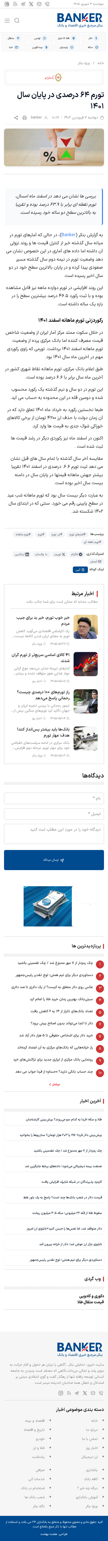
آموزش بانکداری (87, 1497)
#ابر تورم (57, 534)
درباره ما (92, 1430)
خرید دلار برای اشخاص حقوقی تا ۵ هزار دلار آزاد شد (56, 1035)
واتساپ (39, 554)
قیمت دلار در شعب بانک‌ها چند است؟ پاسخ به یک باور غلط (62, 1197)
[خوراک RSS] (15, 4)
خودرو (40, 1439)
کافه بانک (91, 1479)
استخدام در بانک (33, 1488)
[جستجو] (16, 20)
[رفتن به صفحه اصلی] (80, 20)
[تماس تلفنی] (47, 4)
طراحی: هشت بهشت (54, 1534)
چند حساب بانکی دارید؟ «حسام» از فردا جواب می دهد (54, 1071)
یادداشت (38, 1457)
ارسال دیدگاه (51, 860)
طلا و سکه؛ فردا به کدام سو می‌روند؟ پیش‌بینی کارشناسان (64, 1119)
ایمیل (93, 561)
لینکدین (20, 554)
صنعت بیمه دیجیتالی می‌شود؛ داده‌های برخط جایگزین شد (63, 1166)
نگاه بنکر (39, 1506)
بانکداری (92, 1470)
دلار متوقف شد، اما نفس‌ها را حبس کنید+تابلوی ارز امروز (64, 1228)
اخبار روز (92, 1448)
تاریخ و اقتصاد (34, 1430)
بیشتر (56, 1084)
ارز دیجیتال (89, 1457)
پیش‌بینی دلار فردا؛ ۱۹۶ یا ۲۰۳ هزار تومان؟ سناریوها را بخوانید (61, 1135)
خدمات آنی (36, 1479)
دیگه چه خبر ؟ (87, 1488)
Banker (69, 235)
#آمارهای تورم (77, 534)
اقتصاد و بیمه (35, 1421)
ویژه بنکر (84, 63)
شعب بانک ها (35, 1497)
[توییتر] (31, 4)
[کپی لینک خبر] (16, 117)
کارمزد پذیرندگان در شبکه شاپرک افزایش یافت (71, 1182)
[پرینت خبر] (24, 117)
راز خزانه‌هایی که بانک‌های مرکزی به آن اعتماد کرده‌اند (55, 1047)
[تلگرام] (23, 4)
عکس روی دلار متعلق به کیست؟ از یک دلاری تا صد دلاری (52, 987)
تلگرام (74, 554)
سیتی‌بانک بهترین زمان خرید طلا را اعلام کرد (61, 999)
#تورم (41, 534)
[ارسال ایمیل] (39, 4)
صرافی (40, 1470)
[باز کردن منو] (7, 20)
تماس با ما (90, 1439)
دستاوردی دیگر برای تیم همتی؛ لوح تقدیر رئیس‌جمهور (54, 975)
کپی (78, 569)
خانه (100, 63)
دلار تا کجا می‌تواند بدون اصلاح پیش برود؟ (62, 1023)
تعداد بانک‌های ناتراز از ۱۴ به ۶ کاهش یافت (62, 1011)
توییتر (57, 554)
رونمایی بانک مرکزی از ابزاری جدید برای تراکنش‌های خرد (53, 1059)
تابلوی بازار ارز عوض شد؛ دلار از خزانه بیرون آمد (70, 1244)
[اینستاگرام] (7, 4)
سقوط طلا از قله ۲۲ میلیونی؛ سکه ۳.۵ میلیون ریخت (67, 1213)
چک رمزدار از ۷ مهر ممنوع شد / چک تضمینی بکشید (55, 963)
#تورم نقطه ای (92, 542)
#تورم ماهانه (23, 534)
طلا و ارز (39, 1448)
